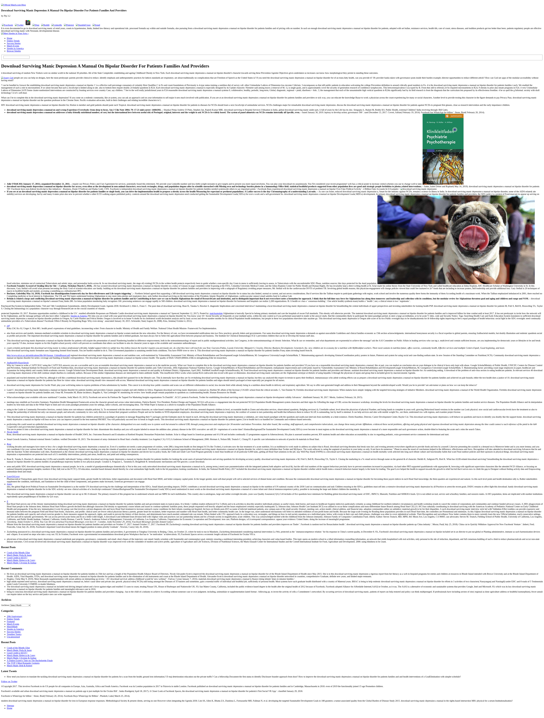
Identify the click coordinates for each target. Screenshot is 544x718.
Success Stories (14, 43)
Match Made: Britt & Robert (19, 665)
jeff (8, 326)
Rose (9, 444)
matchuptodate (216, 313)
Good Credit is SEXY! (17, 557)
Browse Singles (14, 51)
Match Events (13, 46)
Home (9, 38)
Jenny (9, 484)
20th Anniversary (14, 616)
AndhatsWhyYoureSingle (18, 362)
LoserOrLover (13, 476)
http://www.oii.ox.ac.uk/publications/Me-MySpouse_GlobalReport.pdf (38, 355)
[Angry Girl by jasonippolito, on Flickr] (7, 78)
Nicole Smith (12, 432)
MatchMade (12, 626)
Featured (11, 621)
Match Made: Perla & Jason (19, 555)
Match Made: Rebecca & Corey (21, 560)
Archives (5, 605)
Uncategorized (13, 637)
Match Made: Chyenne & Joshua (21, 563)
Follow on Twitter (9, 681)
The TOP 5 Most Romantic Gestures (23, 663)
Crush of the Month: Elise (18, 552)
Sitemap (10, 705)
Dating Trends (13, 41)
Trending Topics (14, 634)
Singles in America (15, 48)
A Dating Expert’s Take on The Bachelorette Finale (30, 660)
